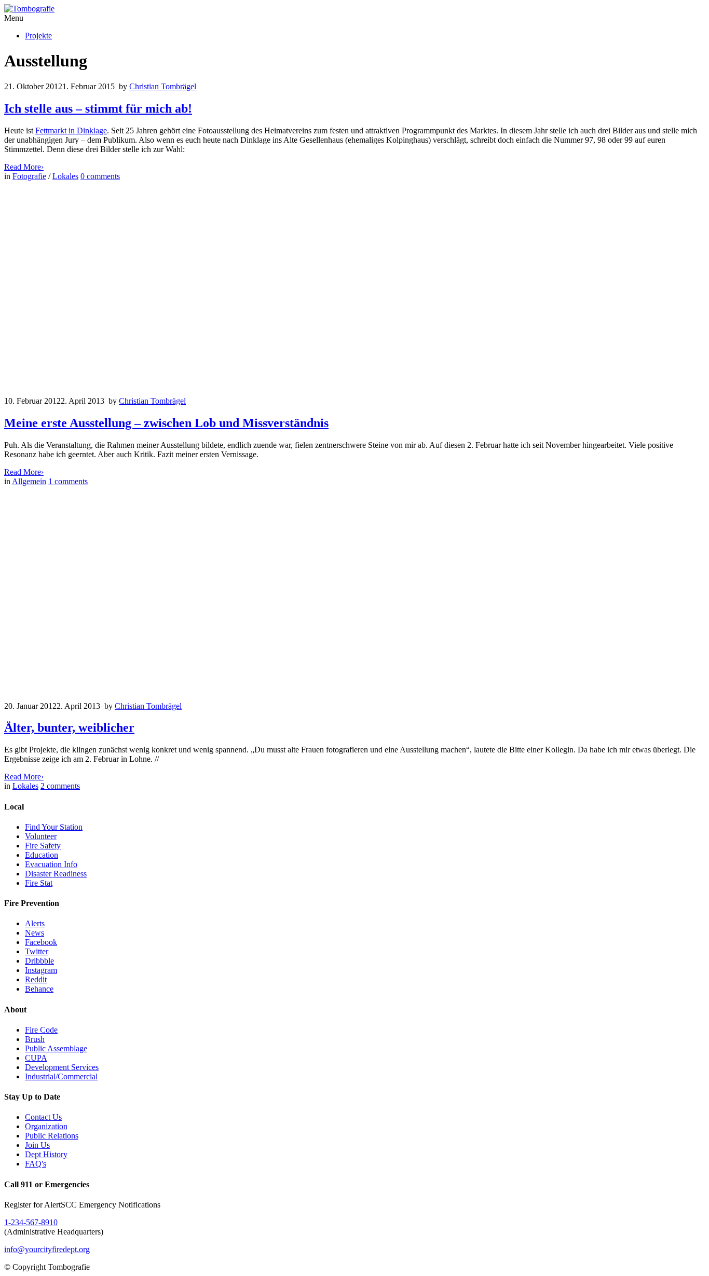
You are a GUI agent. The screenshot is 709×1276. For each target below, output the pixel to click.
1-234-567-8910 (31, 1222)
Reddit (36, 979)
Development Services (62, 1067)
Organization (46, 1126)
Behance (39, 988)
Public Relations (51, 1135)
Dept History (46, 1154)
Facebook (41, 942)
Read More (24, 166)
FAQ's (35, 1163)
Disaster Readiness (56, 873)
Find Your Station (54, 826)
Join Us (37, 1145)
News (34, 932)
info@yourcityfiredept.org (47, 1249)
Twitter (36, 951)
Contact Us (43, 1117)
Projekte (38, 35)
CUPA (36, 1057)
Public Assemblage (56, 1048)
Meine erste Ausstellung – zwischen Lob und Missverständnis (166, 423)
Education (41, 854)
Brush (35, 1039)
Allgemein (29, 481)
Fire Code (41, 1029)
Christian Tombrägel (162, 86)
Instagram (41, 970)
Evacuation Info (51, 864)
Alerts (35, 923)
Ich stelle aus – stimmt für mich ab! (98, 108)
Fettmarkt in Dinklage (71, 130)
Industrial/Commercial (61, 1076)
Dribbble (39, 960)
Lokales (65, 176)
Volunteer (41, 836)
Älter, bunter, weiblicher (69, 727)
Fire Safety (43, 845)
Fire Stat (38, 883)
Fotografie (29, 176)
